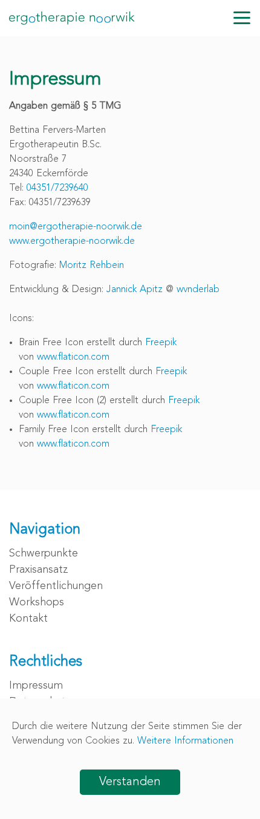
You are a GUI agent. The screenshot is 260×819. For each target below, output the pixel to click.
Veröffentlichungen (56, 586)
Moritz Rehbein (91, 265)
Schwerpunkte (43, 553)
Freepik (161, 343)
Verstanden (130, 782)
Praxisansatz (38, 569)
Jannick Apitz (134, 290)
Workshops (36, 602)
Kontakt (28, 618)
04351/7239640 (57, 188)
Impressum (36, 685)
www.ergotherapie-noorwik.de (72, 241)
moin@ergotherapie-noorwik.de (75, 227)
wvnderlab (198, 290)
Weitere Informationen (185, 741)
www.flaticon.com (73, 357)
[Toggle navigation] (242, 18)
